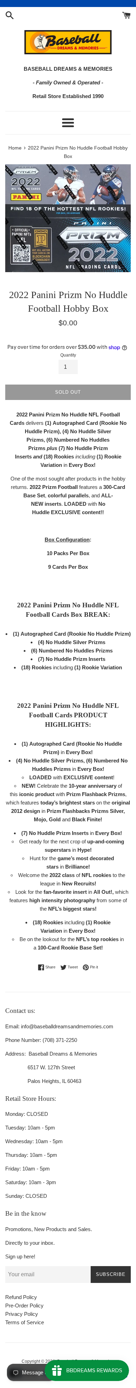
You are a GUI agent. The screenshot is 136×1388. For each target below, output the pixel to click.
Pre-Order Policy (24, 1305)
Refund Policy (21, 1297)
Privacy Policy (21, 1314)
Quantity (68, 355)
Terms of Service (24, 1322)
